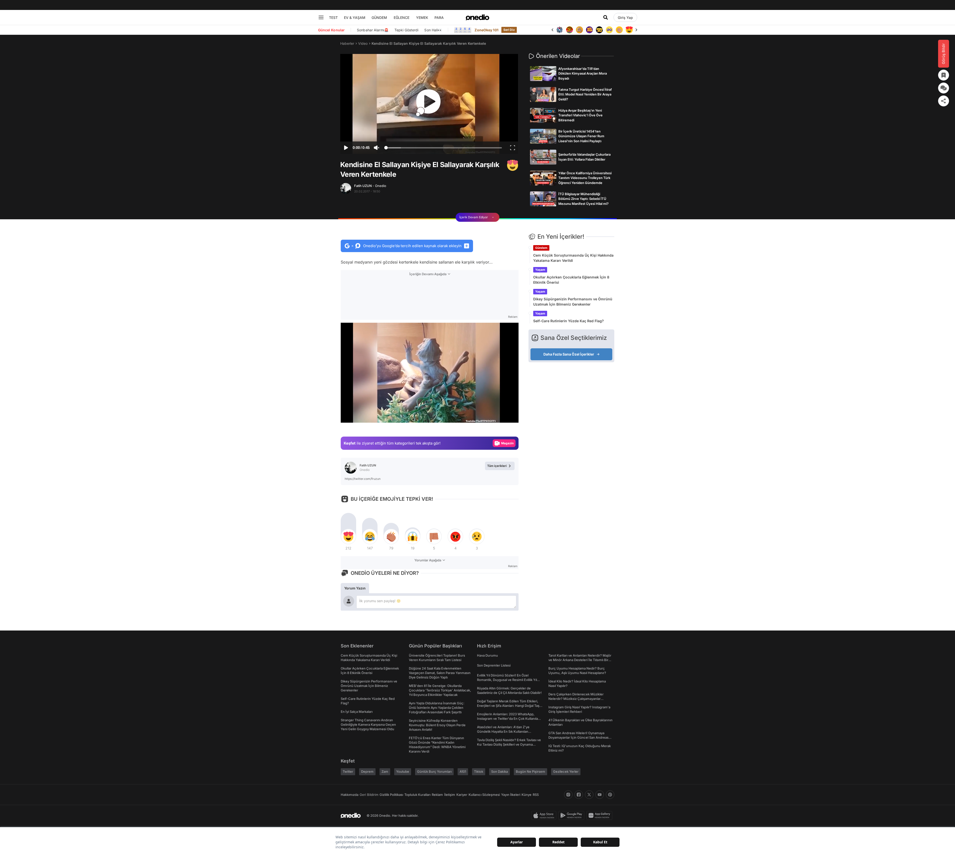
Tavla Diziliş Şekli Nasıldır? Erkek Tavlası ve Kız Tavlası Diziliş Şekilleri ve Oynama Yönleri (509, 744)
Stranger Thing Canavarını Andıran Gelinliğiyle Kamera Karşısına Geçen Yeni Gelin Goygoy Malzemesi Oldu (368, 724)
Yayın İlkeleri (510, 795)
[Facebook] (578, 794)
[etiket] (512, 165)
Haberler (347, 43)
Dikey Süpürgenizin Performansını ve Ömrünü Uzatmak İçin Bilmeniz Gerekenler (572, 301)
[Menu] (321, 17)
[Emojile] (589, 30)
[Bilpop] (579, 30)
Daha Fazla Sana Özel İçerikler (568, 354)
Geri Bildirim (369, 795)
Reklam (437, 795)
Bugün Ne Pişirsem (530, 771)
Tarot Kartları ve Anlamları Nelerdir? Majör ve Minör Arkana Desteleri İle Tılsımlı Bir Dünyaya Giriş (579, 659)
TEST (333, 17)
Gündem (541, 248)
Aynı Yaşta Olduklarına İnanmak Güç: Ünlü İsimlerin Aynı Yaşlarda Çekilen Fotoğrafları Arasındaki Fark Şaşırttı (436, 707)
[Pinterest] (610, 794)
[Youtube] (599, 794)
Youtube (402, 771)
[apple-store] (544, 815)
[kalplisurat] (619, 30)
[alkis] (609, 30)
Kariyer (461, 795)
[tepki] (348, 536)
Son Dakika (499, 771)
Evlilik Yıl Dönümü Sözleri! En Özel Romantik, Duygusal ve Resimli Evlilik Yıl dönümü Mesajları (507, 679)
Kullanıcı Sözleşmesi (484, 795)
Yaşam (540, 269)
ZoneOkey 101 (486, 30)
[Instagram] (568, 794)
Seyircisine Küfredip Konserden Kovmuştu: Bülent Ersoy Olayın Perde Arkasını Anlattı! (437, 725)
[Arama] (606, 17)
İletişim (449, 795)
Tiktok (478, 771)
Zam (385, 771)
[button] (502, 416)
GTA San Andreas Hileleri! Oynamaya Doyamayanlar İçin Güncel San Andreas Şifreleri (578, 737)
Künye (526, 795)
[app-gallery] (600, 815)
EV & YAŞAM (354, 17)
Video (363, 43)
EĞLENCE (401, 17)
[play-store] (572, 815)
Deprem (367, 771)
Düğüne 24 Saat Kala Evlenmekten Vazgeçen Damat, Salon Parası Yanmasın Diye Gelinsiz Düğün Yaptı (440, 672)
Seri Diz (509, 30)
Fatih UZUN (370, 186)
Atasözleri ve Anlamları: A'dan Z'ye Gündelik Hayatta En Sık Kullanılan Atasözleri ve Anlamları (503, 731)
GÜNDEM (379, 17)
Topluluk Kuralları (417, 795)
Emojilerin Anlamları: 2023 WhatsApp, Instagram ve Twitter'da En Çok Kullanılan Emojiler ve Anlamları (508, 718)
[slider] (444, 148)
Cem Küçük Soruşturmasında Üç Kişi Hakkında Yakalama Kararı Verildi (573, 258)
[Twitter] (589, 794)
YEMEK (422, 17)
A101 (463, 771)
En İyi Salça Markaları (357, 712)
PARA (439, 17)
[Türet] (560, 30)
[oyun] (599, 30)
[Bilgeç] (569, 30)
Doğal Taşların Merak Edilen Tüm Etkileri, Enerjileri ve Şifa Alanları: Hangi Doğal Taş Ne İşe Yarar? (508, 705)
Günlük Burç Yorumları (434, 771)
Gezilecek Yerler (565, 771)
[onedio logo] (477, 17)
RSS (536, 795)
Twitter (348, 771)
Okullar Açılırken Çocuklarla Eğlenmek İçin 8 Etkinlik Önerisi (571, 279)
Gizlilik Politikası (391, 795)
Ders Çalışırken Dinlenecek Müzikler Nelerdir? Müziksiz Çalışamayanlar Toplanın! (576, 698)
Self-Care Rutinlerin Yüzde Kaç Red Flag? (568, 321)
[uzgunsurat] (629, 30)
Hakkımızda (349, 795)
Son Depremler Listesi (494, 665)
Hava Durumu (487, 655)
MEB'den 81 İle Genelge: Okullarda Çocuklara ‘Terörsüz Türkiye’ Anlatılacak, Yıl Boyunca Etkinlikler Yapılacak (440, 690)
